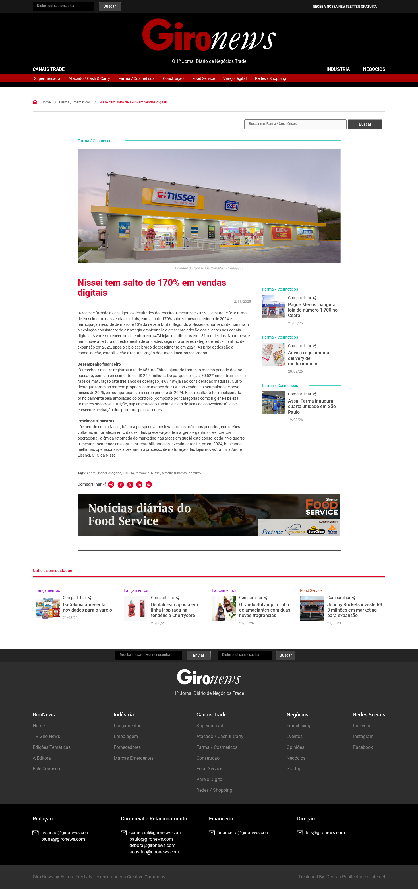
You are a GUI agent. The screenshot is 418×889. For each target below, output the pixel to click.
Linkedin (361, 725)
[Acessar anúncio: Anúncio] (209, 515)
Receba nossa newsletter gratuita (345, 7)
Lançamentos (48, 590)
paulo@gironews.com (151, 839)
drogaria (114, 473)
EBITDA (128, 473)
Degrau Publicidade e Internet (355, 877)
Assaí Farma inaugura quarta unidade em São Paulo (312, 406)
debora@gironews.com (152, 845)
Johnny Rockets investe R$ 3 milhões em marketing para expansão (354, 610)
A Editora (42, 758)
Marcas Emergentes (134, 758)
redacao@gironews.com (65, 832)
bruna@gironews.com (63, 839)
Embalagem (126, 736)
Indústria (338, 69)
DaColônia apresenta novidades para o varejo (87, 607)
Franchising (298, 725)
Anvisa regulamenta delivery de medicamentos (308, 358)
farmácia (143, 473)
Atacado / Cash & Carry (89, 78)
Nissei (155, 473)
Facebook (363, 747)
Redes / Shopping (270, 78)
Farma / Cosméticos (136, 78)
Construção (173, 78)
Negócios (374, 69)
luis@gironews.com (325, 832)
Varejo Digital (235, 78)
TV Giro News (46, 736)
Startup (294, 768)
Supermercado (47, 78)
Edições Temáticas (52, 747)
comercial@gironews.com (155, 832)
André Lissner (96, 473)
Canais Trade (49, 69)
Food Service (203, 78)
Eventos (295, 736)
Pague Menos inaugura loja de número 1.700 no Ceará (313, 310)
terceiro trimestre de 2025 (181, 473)
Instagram (363, 736)
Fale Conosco (46, 768)
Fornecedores (127, 747)
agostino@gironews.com (154, 852)
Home (46, 102)
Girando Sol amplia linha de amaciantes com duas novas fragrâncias (264, 610)
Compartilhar (300, 297)
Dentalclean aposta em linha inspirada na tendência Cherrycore (174, 610)
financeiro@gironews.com (244, 832)
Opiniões (295, 747)
